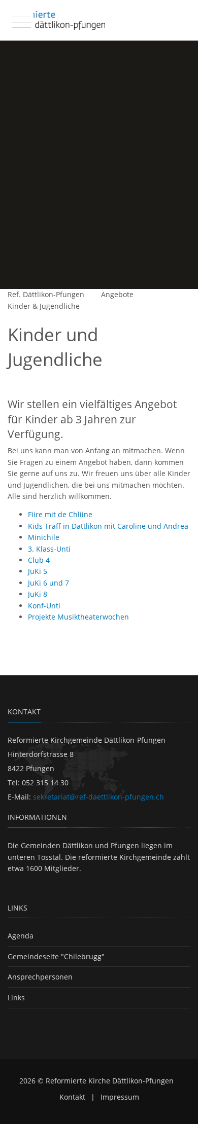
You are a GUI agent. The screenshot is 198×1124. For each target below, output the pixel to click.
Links (16, 997)
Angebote (117, 294)
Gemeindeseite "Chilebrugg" (56, 956)
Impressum (120, 1097)
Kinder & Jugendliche (44, 306)
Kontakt (72, 1097)
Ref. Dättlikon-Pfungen (46, 294)
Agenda (21, 935)
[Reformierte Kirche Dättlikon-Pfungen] (56, 20)
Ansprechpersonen (40, 977)
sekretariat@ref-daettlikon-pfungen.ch (98, 797)
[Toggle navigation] (20, 19)
